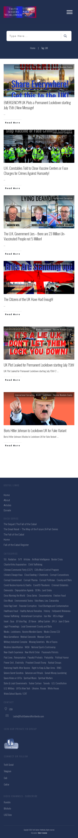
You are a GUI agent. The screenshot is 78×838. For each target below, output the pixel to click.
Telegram (7, 771)
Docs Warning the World (14, 595)
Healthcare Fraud (11, 611)
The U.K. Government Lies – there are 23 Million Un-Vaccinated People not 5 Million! (34, 236)
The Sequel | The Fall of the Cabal (20, 524)
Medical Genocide (28, 636)
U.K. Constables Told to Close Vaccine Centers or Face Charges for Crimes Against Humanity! (36, 170)
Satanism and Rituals (34, 673)
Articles (27, 559)
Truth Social (9, 764)
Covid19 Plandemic (41, 585)
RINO (59, 668)
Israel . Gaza (9, 621)
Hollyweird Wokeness (61, 611)
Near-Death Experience (13, 652)
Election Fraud (60, 595)
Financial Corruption (28, 606)
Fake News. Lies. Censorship (47, 600)
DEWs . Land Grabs (43, 590)
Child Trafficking (35, 564)
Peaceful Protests (35, 657)
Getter (6, 784)
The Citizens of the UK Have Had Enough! (28, 299)
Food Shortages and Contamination (53, 606)
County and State (64, 580)
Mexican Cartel (43, 636)
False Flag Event (10, 606)
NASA (27, 647)
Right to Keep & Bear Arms (43, 668)
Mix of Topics (51, 642)
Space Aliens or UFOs (13, 678)
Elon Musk (8, 600)
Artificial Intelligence (41, 559)
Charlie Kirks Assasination (15, 564)
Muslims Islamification (13, 647)
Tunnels (46, 683)
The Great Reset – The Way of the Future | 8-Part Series (31, 529)
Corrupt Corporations (59, 575)
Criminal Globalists (60, 585)
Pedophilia (48, 657)
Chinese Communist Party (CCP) (18, 569)
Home (7, 539)
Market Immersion (42, 832)
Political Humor (62, 657)
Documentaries (45, 595)
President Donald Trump (36, 662)
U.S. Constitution (59, 683)
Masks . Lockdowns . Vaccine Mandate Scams (54, 67)
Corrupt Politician (47, 580)
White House (53, 688)
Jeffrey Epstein (44, 621)
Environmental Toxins (24, 600)
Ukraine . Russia (39, 688)
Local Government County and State (36, 626)
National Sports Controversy (43, 647)
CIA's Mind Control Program (46, 569)
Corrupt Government (13, 580)
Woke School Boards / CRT (15, 693)
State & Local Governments (15, 683)
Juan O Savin (64, 621)
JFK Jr (54, 621)
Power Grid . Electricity (14, 662)
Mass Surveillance (11, 636)
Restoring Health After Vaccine (17, 668)
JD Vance (32, 621)
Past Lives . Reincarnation (15, 657)
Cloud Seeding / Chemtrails (36, 575)
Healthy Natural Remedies (31, 611)
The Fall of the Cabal (14, 534)
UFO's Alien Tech (23, 688)
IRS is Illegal (58, 616)
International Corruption (25, 67)
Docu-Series (32, 595)
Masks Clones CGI (52, 631)
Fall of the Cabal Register (16, 544)
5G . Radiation (10, 559)
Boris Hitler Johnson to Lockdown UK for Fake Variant (35, 430)
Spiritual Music (30, 678)
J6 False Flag (21, 621)
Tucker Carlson (35, 683)
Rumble (7, 802)
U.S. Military (9, 688)
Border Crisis (57, 559)
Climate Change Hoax (13, 575)
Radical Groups (54, 662)
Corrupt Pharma (31, 580)
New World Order (32, 652)
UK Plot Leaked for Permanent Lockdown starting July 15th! (39, 365)
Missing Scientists (36, 642)
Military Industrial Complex (15, 642)
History (47, 611)
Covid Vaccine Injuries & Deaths (17, 585)
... (4, 114)
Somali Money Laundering (56, 673)
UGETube (8, 815)
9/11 (20, 559)
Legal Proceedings (11, 626)
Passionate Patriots (50, 652)
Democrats (8, 590)
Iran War (47, 616)
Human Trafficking (11, 616)
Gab (5, 778)
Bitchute (7, 808)
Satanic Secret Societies (13, 673)
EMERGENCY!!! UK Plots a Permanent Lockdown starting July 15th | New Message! (37, 105)
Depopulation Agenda (24, 590)
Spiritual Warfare (45, 678)
